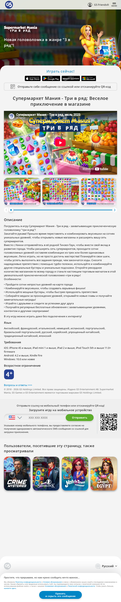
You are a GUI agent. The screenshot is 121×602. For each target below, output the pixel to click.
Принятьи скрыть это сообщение (60, 595)
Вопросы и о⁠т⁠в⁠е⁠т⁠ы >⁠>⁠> (18, 385)
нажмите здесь (10, 588)
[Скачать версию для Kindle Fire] (71, 78)
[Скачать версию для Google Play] (51, 78)
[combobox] (13, 417)
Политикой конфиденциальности (81, 586)
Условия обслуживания (52, 582)
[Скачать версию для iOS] (33, 78)
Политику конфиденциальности (28, 582)
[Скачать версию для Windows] (88, 78)
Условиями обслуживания (55, 586)
